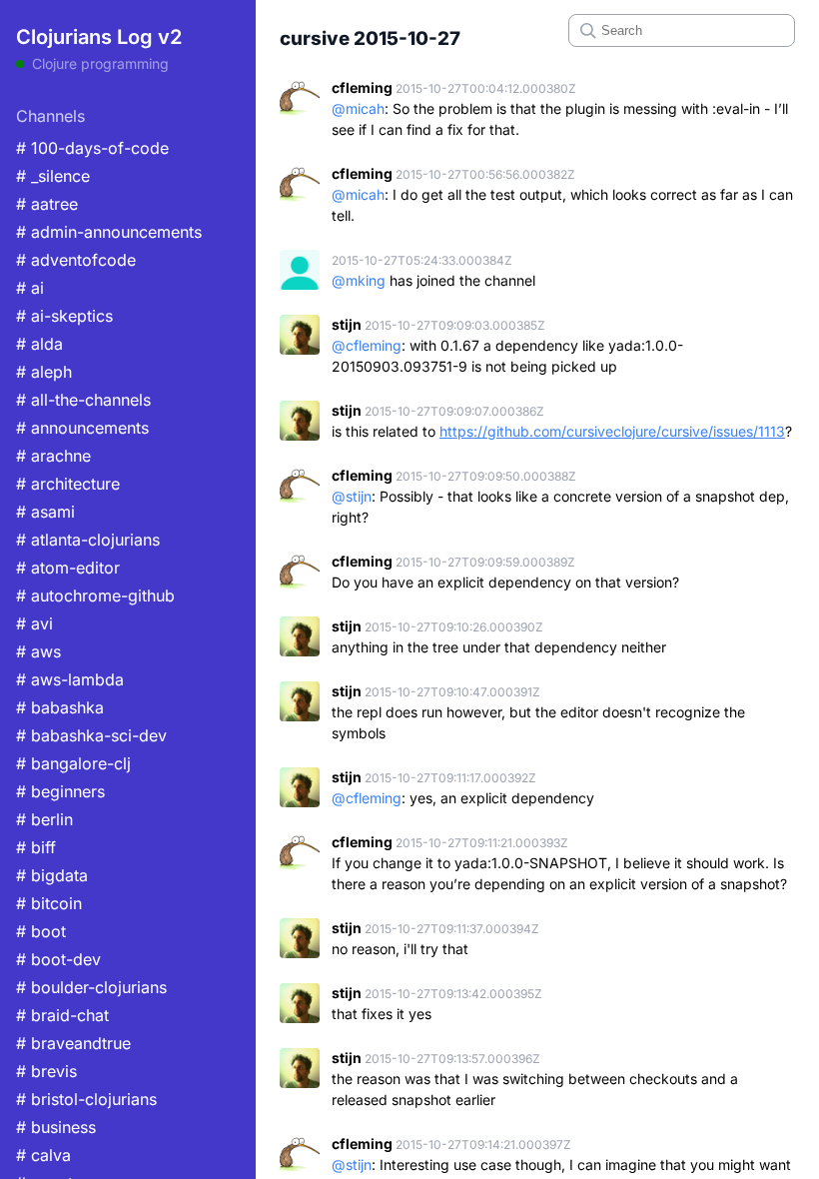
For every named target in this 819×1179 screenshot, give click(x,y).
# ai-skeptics (64, 316)
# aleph (44, 372)
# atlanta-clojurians (88, 540)
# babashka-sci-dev (91, 735)
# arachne (53, 456)
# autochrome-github (95, 595)
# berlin (44, 819)
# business (56, 1127)
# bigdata (52, 875)
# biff (36, 847)
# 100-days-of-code (92, 148)
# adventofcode (76, 260)
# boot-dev (58, 959)
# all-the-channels (83, 400)
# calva (43, 1155)
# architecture (68, 484)
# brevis (46, 1071)
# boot (41, 931)
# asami (45, 512)
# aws (38, 651)
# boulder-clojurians (91, 987)
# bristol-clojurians (86, 1099)
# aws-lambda (70, 679)
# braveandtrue (73, 1043)
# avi (34, 623)
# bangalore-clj (73, 763)
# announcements (82, 428)
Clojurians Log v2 (99, 37)
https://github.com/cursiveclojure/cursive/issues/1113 (612, 431)
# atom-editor (68, 568)
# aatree (47, 204)
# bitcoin (49, 903)
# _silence (53, 176)
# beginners (60, 791)
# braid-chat (62, 1015)
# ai (30, 288)
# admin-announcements (109, 232)
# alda (39, 344)
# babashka (60, 707)
